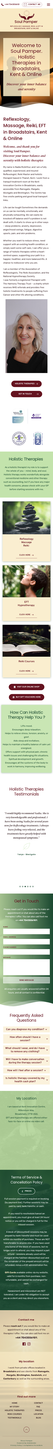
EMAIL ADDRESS (9, 937)
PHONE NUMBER (9, 947)
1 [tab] (20, 886)
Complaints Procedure (33, 1445)
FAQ (38, 1407)
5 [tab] (30, 886)
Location (38, 1414)
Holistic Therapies (14, 1410)
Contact (38, 1403)
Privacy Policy (16, 1445)
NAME (5, 927)
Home (14, 1403)
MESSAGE (7, 958)
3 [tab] (25, 886)
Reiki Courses (14, 1414)
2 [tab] (22, 886)
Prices (38, 1410)
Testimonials (14, 1418)
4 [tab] (27, 886)
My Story (14, 1407)
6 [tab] (33, 886)
